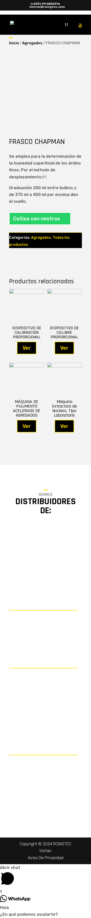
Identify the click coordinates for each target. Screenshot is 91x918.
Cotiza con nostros (36, 219)
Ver (26, 348)
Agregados (32, 43)
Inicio (14, 43)
